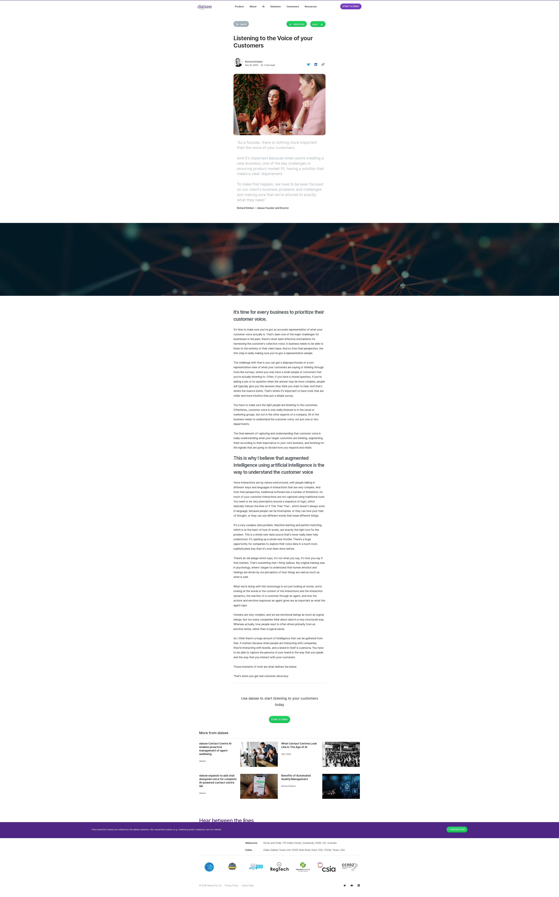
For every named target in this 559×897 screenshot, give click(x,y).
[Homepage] (205, 7)
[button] (323, 64)
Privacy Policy (231, 885)
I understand (457, 829)
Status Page (248, 885)
